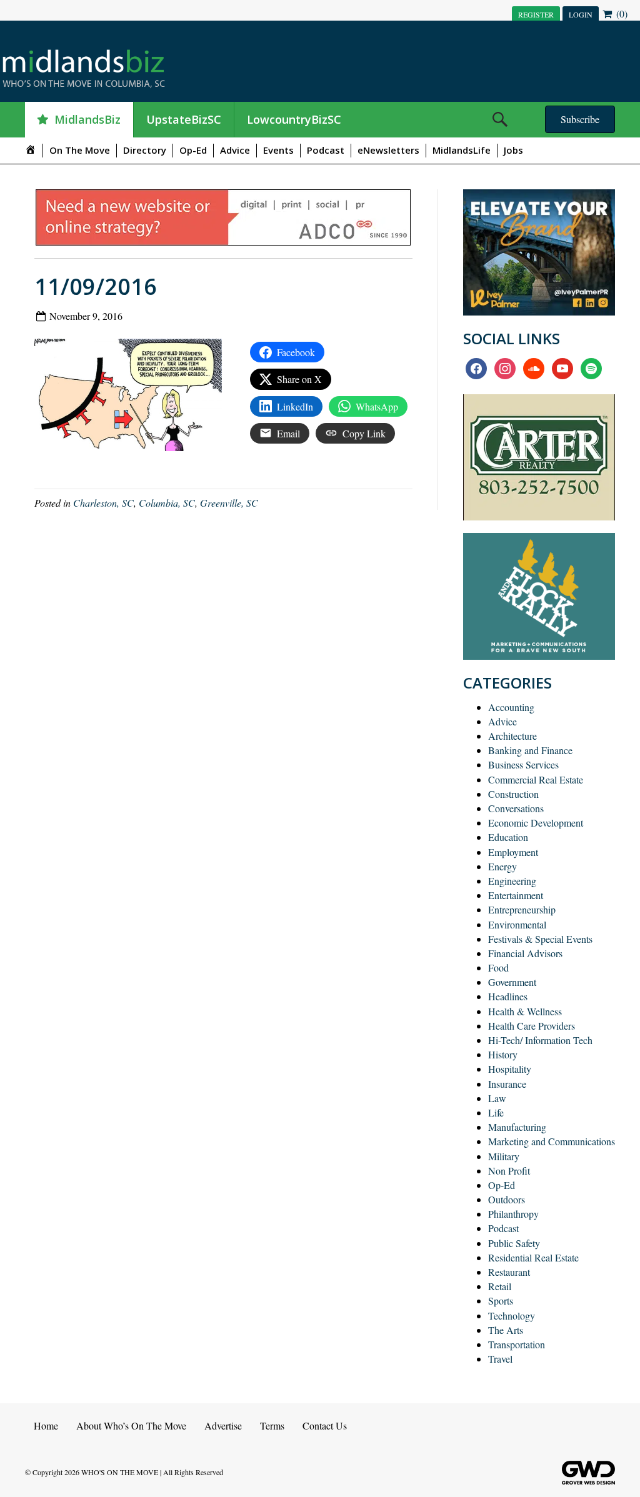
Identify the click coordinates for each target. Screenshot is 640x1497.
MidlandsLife (461, 150)
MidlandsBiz (87, 119)
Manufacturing (517, 1126)
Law (497, 1098)
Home (46, 1425)
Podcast (325, 150)
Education (508, 836)
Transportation (516, 1344)
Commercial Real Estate (535, 779)
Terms (272, 1425)
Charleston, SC (103, 502)
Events (278, 150)
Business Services (523, 764)
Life (496, 1112)
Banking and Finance (530, 750)
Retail (499, 1286)
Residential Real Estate (533, 1257)
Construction (513, 793)
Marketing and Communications (551, 1141)
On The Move (79, 150)
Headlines (508, 996)
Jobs (513, 150)
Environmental (517, 924)
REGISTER (536, 14)
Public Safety (514, 1243)
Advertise (223, 1425)
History (503, 1054)
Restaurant (509, 1271)
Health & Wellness (525, 1011)
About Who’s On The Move (131, 1425)
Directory (144, 150)
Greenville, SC (229, 502)
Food (498, 967)
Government (512, 981)
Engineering (512, 880)
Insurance (507, 1083)
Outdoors (506, 1199)
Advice (235, 150)
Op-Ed (193, 150)
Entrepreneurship (522, 909)
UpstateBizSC (183, 119)
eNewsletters (388, 150)
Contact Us (324, 1425)
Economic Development (535, 822)
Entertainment (515, 895)
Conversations (516, 808)
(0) (621, 13)
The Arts (505, 1329)
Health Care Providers (531, 1025)
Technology (511, 1315)
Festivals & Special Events (540, 938)
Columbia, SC (167, 502)
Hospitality (509, 1068)
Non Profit (509, 1170)
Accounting (511, 707)
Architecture (512, 735)
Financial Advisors (525, 953)
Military (503, 1156)
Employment (513, 851)
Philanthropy (513, 1213)
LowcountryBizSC (294, 119)
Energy (502, 866)
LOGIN (580, 14)
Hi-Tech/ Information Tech (540, 1040)
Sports (500, 1300)
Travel (500, 1358)
